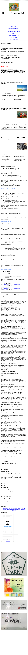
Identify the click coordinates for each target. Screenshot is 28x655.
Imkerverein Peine (14, 31)
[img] (14, 7)
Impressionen (13, 35)
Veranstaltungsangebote (14, 30)
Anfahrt (14, 37)
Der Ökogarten (13, 28)
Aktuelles (14, 26)
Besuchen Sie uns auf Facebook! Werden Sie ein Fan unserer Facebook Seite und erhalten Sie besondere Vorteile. (14, 509)
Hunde (14, 33)
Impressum (14, 39)
